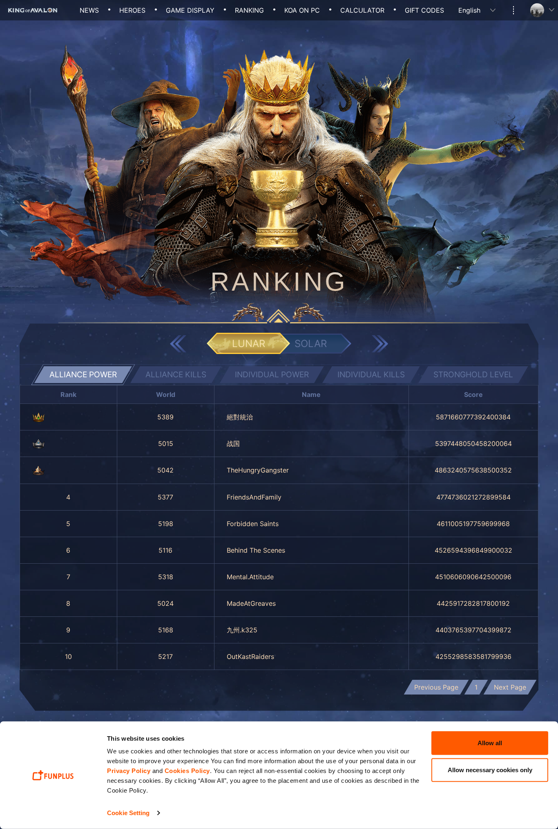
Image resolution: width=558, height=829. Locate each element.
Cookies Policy (187, 770)
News (89, 10)
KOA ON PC (302, 10)
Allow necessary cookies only (490, 769)
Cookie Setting (128, 812)
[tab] (83, 374)
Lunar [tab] (248, 344)
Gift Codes (424, 10)
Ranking (249, 10)
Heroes (132, 10)
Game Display (190, 10)
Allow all (490, 742)
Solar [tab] (311, 344)
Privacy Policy (128, 770)
